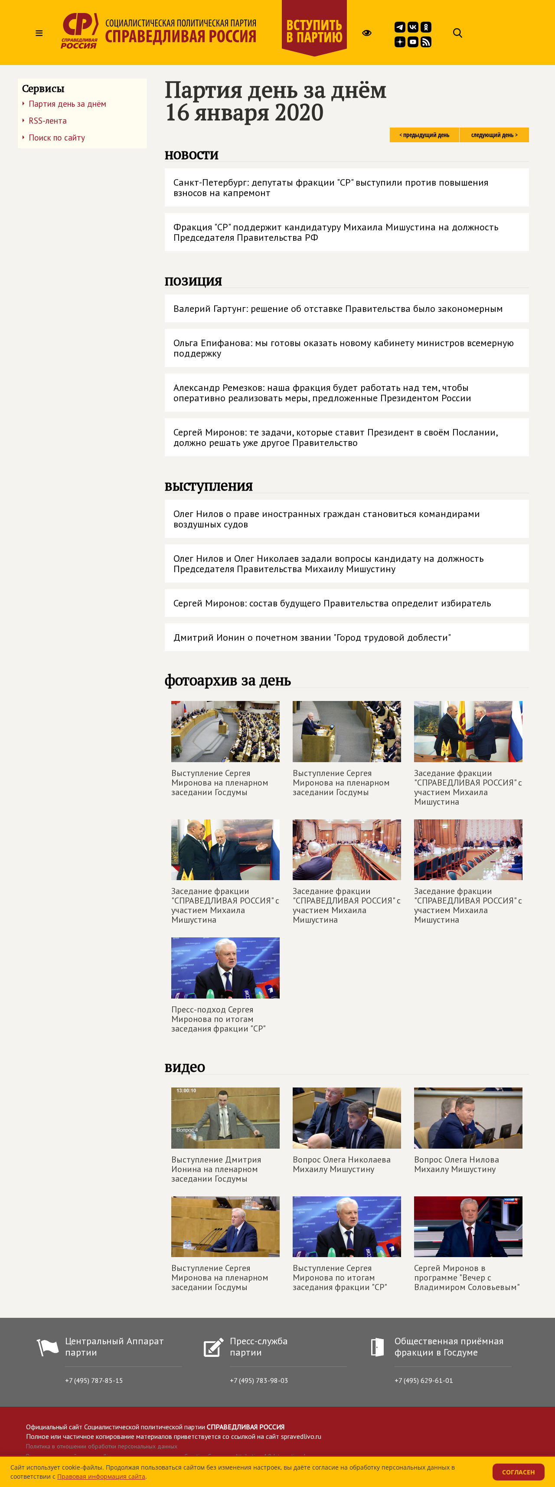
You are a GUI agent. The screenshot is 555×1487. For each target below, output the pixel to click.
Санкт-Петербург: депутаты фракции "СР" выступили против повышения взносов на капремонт (330, 187)
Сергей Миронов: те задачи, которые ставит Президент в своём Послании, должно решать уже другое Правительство (335, 437)
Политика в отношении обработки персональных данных (101, 1446)
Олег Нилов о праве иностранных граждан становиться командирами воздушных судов (326, 519)
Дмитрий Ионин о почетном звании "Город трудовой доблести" (312, 637)
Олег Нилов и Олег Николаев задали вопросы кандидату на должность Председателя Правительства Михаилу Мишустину (328, 563)
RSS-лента (48, 120)
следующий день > (494, 135)
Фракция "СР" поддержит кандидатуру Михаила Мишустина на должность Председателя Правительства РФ (335, 232)
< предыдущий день (424, 135)
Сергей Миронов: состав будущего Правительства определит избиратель (332, 603)
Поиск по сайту (57, 137)
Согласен (518, 1472)
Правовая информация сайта (101, 1476)
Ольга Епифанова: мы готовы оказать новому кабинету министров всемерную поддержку (343, 348)
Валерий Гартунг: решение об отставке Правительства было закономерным (338, 308)
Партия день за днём (67, 103)
